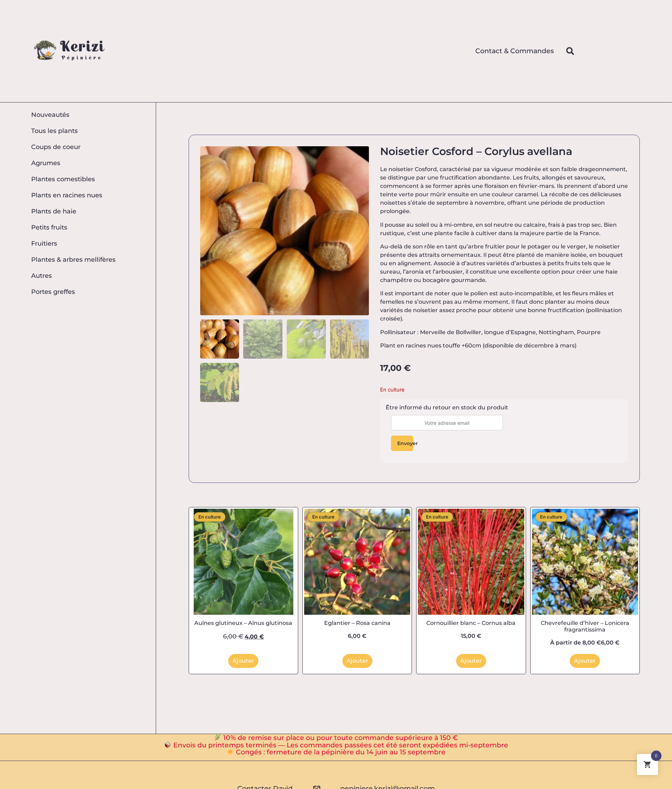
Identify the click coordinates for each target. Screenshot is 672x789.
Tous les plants (54, 130)
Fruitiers (44, 243)
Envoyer (405, 443)
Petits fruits (49, 227)
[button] (570, 51)
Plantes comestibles (63, 179)
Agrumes (45, 163)
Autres (41, 275)
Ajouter (243, 660)
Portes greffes (53, 291)
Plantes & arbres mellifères (73, 259)
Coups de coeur (55, 146)
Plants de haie (53, 211)
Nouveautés (50, 114)
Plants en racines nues (66, 195)
